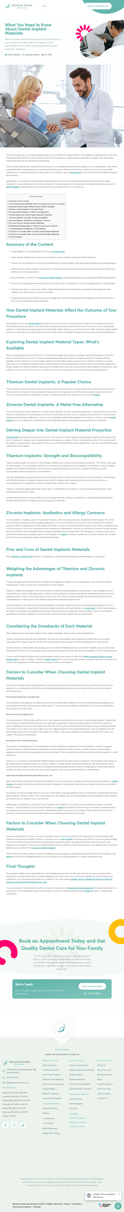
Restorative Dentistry (79, 1094)
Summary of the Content (18, 201)
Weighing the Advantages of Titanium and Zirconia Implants (33, 226)
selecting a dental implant (22, 556)
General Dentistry (51, 1060)
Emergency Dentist (78, 1122)
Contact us (88, 891)
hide (40, 196)
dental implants (12, 187)
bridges (96, 395)
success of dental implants (50, 278)
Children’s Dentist (77, 1126)
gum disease (75, 172)
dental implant (35, 323)
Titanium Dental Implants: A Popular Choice (26, 209)
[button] (98, 6)
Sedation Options (77, 1118)
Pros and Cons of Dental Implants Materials (26, 223)
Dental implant (12, 437)
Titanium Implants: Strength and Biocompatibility (28, 218)
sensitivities (90, 608)
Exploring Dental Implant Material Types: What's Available (31, 207)
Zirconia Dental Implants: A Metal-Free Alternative (28, 212)
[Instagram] (14, 1125)
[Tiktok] (23, 1125)
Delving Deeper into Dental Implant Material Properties (30, 215)
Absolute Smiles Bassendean (80, 888)
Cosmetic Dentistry (51, 1104)
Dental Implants (14, 55)
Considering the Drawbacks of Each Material (27, 229)
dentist (64, 534)
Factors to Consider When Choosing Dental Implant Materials (33, 231)
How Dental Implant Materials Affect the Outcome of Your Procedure (36, 204)
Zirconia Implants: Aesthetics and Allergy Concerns (29, 220)
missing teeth (59, 251)
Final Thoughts (15, 237)
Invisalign (73, 1114)
